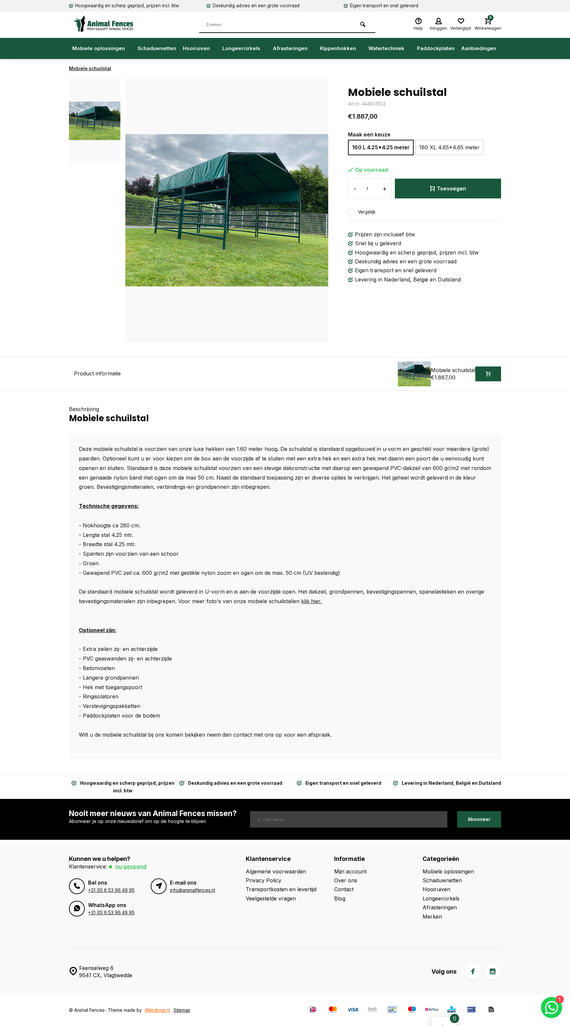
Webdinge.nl (157, 1010)
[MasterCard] (333, 1010)
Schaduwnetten (157, 48)
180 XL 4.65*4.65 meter (449, 147)
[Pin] (471, 1010)
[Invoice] (491, 1010)
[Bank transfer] (372, 1010)
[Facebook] (473, 971)
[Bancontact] (392, 1010)
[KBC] (451, 1010)
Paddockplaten (436, 48)
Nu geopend (130, 866)
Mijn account (350, 871)
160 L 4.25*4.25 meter (381, 147)
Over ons (345, 880)
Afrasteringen (290, 48)
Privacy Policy (263, 880)
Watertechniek (386, 48)
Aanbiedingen (478, 48)
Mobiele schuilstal (90, 68)
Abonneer (479, 819)
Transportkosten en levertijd (281, 889)
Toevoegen (451, 188)
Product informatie (97, 373)
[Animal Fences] (108, 24)
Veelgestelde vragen (271, 898)
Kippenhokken (338, 48)
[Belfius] (432, 1010)
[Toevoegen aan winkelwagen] (488, 373)
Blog (339, 898)
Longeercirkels (241, 48)
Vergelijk (366, 212)
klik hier (310, 601)
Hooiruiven (196, 48)
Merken (432, 916)
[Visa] (352, 1010)
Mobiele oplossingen (98, 48)
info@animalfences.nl (192, 890)
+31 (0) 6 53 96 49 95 (111, 890)
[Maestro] (412, 1010)
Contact (344, 889)
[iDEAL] (313, 1010)
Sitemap (182, 1010)
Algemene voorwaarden (276, 871)
